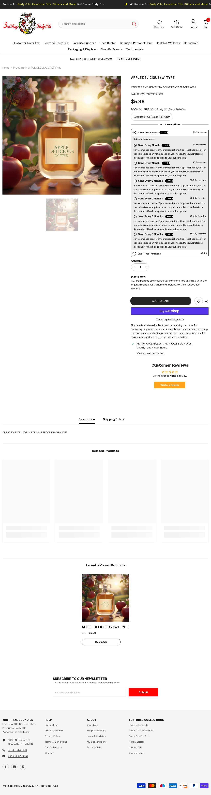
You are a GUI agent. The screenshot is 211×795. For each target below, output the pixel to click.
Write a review (169, 385)
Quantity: (137, 260)
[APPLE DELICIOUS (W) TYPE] (105, 598)
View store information (150, 353)
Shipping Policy (113, 419)
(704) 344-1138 (17, 750)
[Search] (98, 24)
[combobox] (94, 24)
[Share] (206, 301)
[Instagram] (14, 767)
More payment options (170, 319)
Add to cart (161, 301)
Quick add (101, 641)
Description (87, 419)
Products (18, 67)
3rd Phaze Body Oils (129, 4)
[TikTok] (23, 767)
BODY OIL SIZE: (158, 109)
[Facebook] (5, 767)
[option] (61, 135)
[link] (199, 301)
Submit (143, 692)
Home (5, 67)
